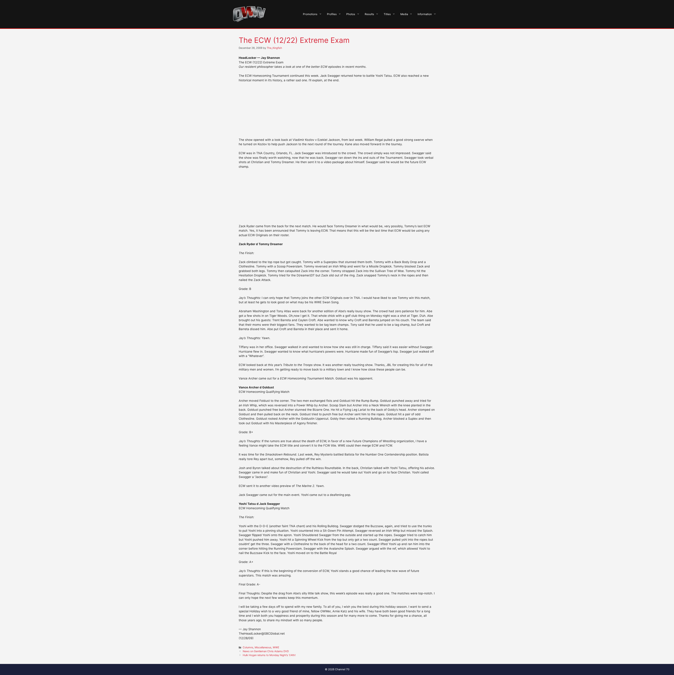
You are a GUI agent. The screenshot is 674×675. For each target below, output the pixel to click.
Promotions (310, 14)
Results (369, 14)
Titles (387, 14)
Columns (248, 647)
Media (404, 14)
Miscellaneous (263, 647)
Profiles (332, 14)
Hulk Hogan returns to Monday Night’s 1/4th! (269, 655)
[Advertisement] (337, 111)
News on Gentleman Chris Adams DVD (266, 651)
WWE (276, 647)
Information (425, 14)
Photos (350, 14)
